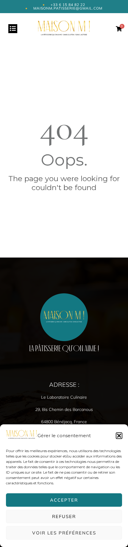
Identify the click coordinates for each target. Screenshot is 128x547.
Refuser (64, 516)
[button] (119, 436)
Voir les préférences (64, 533)
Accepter (64, 500)
